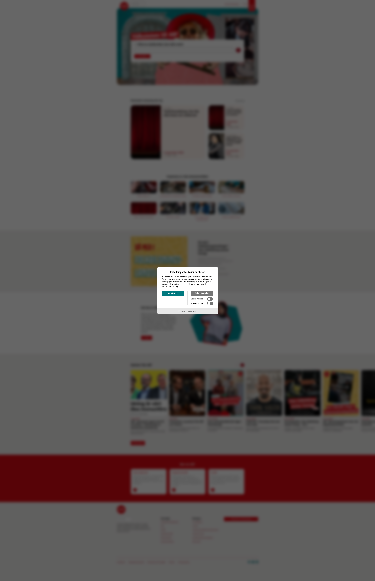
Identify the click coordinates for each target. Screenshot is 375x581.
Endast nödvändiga (202, 293)
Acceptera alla (173, 293)
